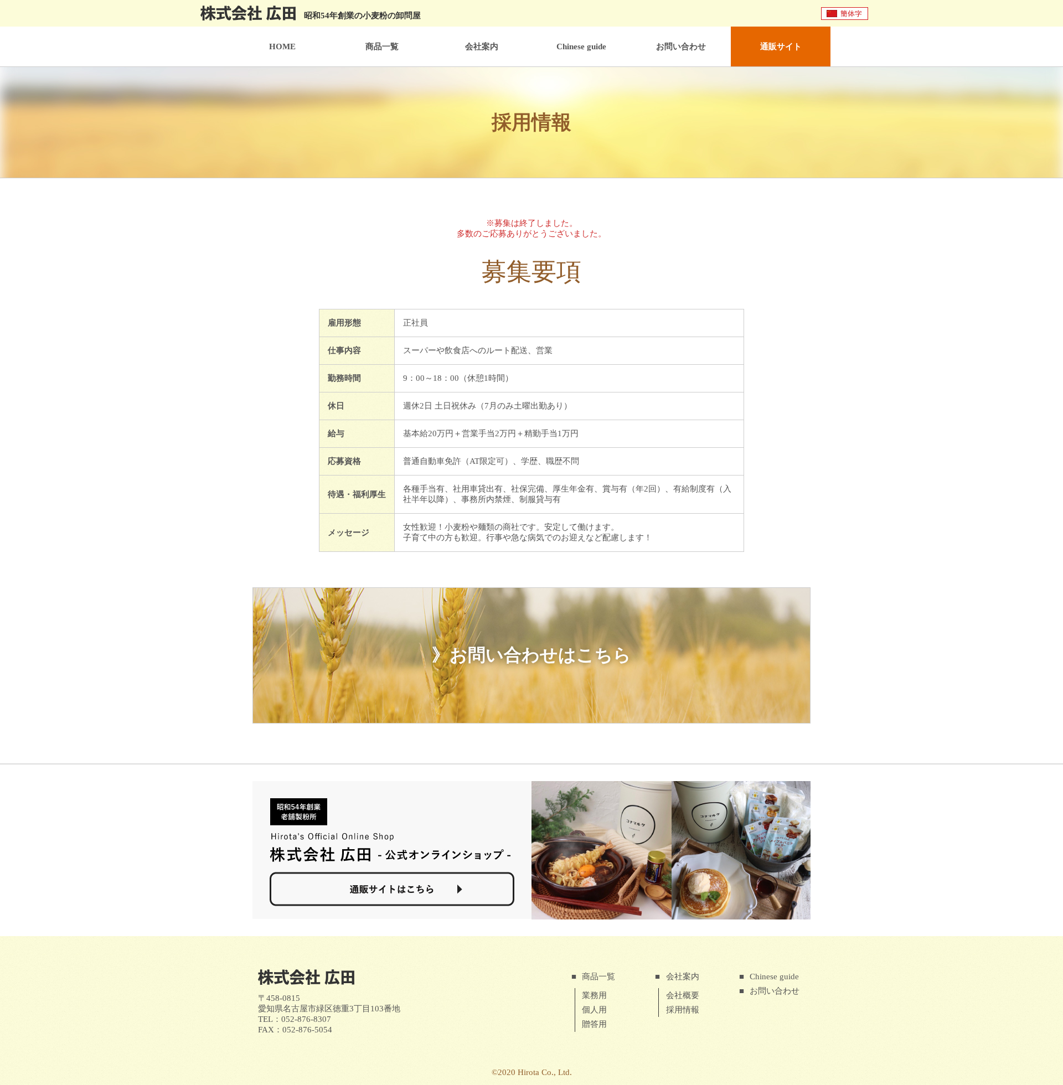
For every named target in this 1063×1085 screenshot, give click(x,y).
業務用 (594, 995)
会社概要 (682, 995)
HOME (282, 46)
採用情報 (682, 1009)
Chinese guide (581, 46)
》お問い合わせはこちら (531, 655)
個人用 (594, 1009)
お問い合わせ (681, 46)
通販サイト (781, 46)
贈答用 (594, 1024)
